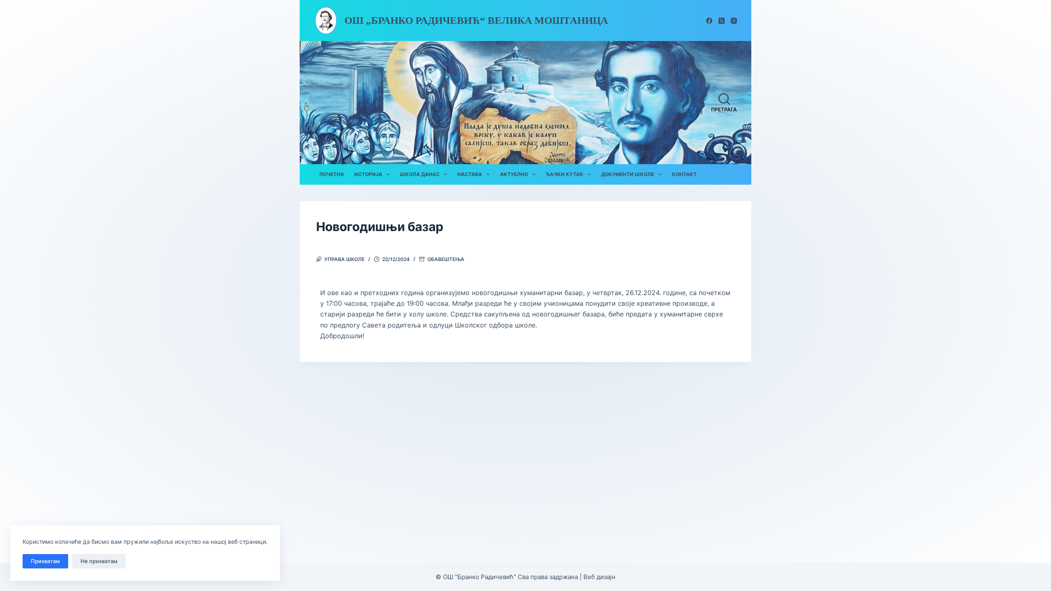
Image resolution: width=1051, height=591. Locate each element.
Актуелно (514, 174)
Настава (469, 174)
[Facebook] (709, 21)
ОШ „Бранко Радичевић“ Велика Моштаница (476, 20)
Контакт (684, 174)
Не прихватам (98, 561)
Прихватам (45, 561)
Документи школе (627, 174)
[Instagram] (734, 21)
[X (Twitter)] (721, 21)
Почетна (331, 174)
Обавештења (445, 259)
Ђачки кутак (564, 174)
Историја (368, 174)
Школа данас (420, 174)
